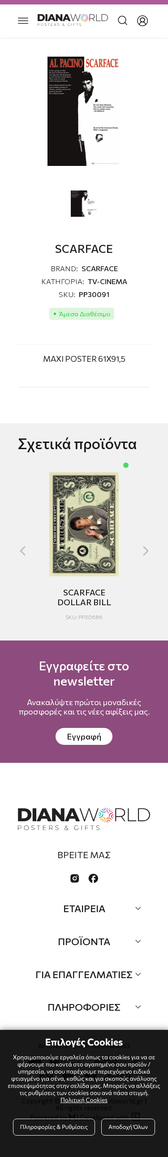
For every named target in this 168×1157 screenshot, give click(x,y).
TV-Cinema (107, 281)
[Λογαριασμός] (142, 21)
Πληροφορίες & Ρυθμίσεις (54, 1126)
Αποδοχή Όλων (128, 1126)
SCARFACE (100, 268)
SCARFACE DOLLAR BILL (84, 597)
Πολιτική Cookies (84, 1099)
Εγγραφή (84, 736)
